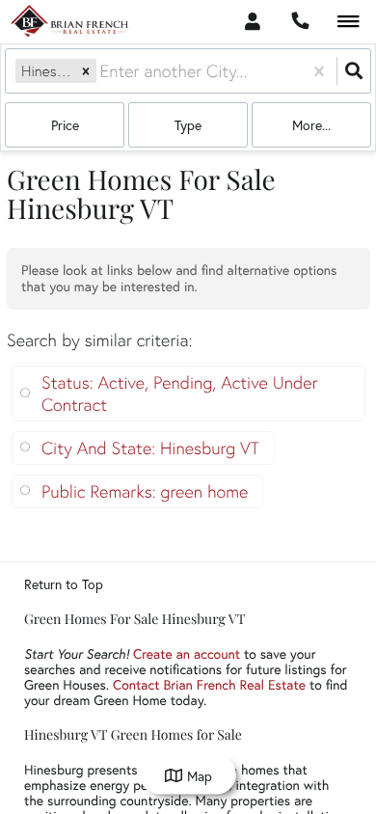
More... (311, 125)
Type (188, 125)
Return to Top (63, 584)
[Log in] (252, 21)
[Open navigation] (348, 22)
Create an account (186, 653)
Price (65, 125)
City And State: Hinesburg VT (150, 448)
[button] (85, 71)
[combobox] (102, 71)
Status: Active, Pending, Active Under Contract (179, 393)
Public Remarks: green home (144, 491)
